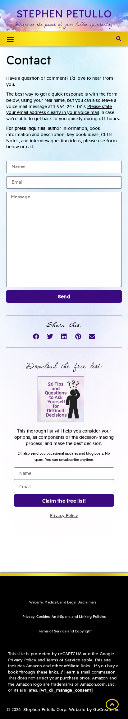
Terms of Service (63, 660)
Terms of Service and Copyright (65, 631)
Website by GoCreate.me (94, 710)
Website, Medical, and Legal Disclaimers (63, 602)
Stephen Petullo (64, 14)
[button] (10, 39)
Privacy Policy (22, 660)
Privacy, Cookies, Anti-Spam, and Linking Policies (64, 616)
